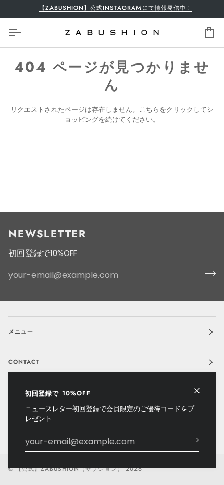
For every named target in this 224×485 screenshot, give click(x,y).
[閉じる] (201, 386)
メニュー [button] (20, 331)
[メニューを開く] (24, 32)
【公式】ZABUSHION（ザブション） (69, 469)
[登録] (190, 440)
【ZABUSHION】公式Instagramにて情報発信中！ (113, 8)
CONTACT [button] (24, 362)
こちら (149, 109)
